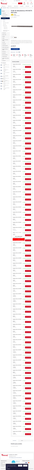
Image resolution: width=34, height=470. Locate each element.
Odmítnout (20, 465)
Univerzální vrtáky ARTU (5, 45)
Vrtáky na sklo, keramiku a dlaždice (5, 40)
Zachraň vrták (3, 60)
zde (7, 467)
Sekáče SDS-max (5, 28)
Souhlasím (25, 465)
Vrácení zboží (3, 466)
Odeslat (18, 239)
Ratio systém (4, 24)
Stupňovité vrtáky (4, 16)
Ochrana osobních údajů (4, 465)
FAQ (5, 0)
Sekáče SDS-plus (5, 27)
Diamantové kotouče (4, 56)
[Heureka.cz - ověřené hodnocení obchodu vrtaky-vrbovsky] (16, 462)
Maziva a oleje (3, 51)
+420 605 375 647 (20, 457)
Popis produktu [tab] (14, 440)
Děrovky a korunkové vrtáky (5, 47)
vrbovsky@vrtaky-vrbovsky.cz (13, 457)
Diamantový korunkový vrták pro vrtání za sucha (6, 30)
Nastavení (8, 468)
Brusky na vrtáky (4, 34)
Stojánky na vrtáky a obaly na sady (5, 58)
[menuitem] (4, 6)
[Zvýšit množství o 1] (23, 66)
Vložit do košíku (28, 77)
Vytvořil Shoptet (31, 468)
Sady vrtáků (3, 42)
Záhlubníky (3, 36)
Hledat (20, 3)
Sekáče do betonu (5, 25)
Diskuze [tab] (22, 440)
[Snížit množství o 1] (23, 67)
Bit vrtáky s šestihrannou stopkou (5, 49)
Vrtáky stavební (4, 18)
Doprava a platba (2, 0)
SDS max (4, 21)
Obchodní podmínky (4, 464)
